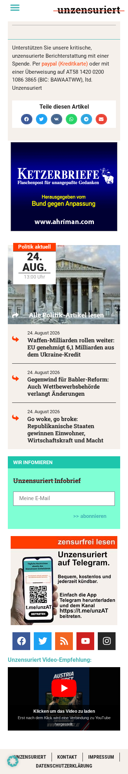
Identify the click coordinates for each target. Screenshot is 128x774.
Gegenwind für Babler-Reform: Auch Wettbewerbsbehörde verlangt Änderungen (68, 386)
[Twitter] (43, 641)
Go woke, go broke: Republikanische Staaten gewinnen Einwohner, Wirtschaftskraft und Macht (65, 429)
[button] (14, 7)
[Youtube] (85, 641)
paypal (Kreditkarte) (65, 64)
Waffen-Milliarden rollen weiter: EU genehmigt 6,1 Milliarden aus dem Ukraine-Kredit (70, 347)
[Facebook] (21, 641)
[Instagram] (107, 641)
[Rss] (64, 641)
